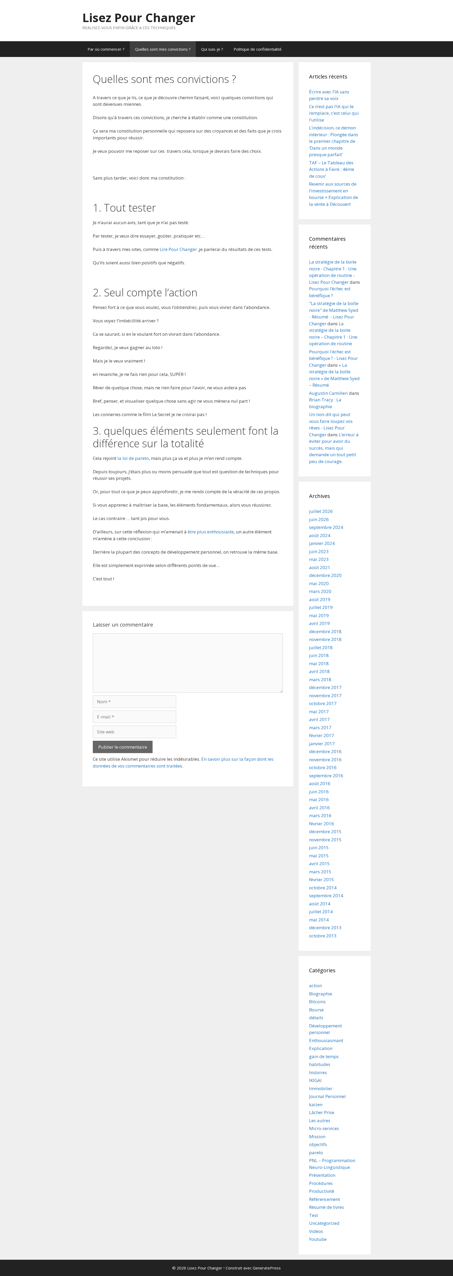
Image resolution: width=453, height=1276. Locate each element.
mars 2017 (320, 727)
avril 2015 (319, 863)
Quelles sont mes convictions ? (163, 49)
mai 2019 (319, 615)
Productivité (321, 1191)
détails (316, 1018)
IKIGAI (315, 1080)
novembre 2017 (325, 695)
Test (313, 1215)
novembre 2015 (325, 840)
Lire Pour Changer (178, 249)
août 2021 (319, 567)
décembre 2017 (325, 687)
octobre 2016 (323, 767)
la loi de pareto (133, 458)
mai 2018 (319, 663)
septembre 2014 (326, 895)
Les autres (319, 1120)
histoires (318, 1072)
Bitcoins (317, 1002)
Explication (320, 1048)
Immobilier (320, 1088)
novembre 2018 (325, 639)
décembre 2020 (325, 575)
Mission (317, 1136)
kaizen (315, 1104)
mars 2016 (320, 815)
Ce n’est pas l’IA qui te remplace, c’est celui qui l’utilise (334, 113)
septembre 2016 (326, 776)
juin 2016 (319, 792)
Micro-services (324, 1128)
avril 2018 (319, 671)
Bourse (316, 1010)
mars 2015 (320, 872)
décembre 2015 (325, 831)
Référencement (324, 1199)
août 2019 (319, 599)
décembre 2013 (325, 928)
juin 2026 (319, 519)
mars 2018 (320, 679)
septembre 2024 (326, 527)
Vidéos (316, 1231)
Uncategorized (324, 1223)
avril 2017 (319, 719)
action (315, 986)
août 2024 (319, 535)
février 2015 (321, 879)
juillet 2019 (321, 607)
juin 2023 (319, 551)
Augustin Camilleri (328, 393)
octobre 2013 (323, 936)
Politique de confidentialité (258, 49)
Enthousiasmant (326, 1040)
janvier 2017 (322, 744)
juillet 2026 (321, 511)
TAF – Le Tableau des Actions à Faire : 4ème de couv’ (331, 169)
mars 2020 (320, 591)
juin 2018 (319, 655)
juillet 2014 (321, 912)
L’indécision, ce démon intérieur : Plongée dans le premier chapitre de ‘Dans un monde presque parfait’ (333, 141)
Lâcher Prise (321, 1112)
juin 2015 (319, 847)
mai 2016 (319, 799)
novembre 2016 (325, 760)
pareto (316, 1152)
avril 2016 (319, 808)
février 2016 (321, 824)
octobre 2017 (323, 703)
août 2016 (319, 783)
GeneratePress (267, 1267)
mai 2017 (319, 711)
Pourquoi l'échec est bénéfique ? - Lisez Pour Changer (333, 358)
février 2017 (321, 735)
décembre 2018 (325, 631)
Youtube (318, 1239)
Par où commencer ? (106, 49)
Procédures (321, 1183)
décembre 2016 (325, 751)
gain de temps (324, 1056)
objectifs (318, 1144)
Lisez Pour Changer (138, 17)
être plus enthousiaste (211, 532)
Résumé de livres (326, 1207)
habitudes (319, 1064)
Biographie (320, 994)
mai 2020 (319, 583)
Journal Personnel (327, 1096)
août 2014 (319, 904)
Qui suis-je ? (212, 49)
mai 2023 (319, 559)
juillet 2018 (321, 647)
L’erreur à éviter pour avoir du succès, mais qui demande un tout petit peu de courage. (334, 448)
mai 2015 (319, 856)
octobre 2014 (323, 888)
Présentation (322, 1175)
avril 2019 (319, 623)
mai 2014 (319, 920)
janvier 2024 (322, 543)
